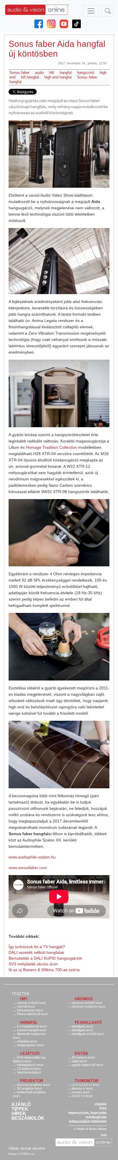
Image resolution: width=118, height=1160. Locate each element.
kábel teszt (79, 1061)
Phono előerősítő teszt (32, 1014)
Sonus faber (19, 72)
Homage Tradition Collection (51, 447)
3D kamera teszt (83, 1057)
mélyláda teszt (27, 1041)
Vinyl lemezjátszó (29, 1072)
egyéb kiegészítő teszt (87, 1065)
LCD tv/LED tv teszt (85, 1084)
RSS (103, 1109)
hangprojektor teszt (30, 1045)
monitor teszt (81, 1092)
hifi (51, 72)
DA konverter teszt (30, 1010)
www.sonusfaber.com (28, 867)
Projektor (31, 1081)
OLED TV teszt (82, 1096)
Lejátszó (30, 1053)
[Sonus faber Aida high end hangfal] (59, 154)
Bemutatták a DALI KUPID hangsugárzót (45, 958)
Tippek (19, 1109)
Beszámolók (27, 1118)
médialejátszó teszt (30, 1065)
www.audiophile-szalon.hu (32, 857)
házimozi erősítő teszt (87, 1002)
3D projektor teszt (29, 1088)
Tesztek (20, 993)
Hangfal (29, 1022)
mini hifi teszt (26, 1006)
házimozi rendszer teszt (88, 1006)
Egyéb (81, 1053)
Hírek (18, 1113)
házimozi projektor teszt (33, 1084)
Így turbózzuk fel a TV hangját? (37, 946)
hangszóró (85, 72)
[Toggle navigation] (91, 11)
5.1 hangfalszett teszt (32, 1026)
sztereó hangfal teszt (31, 1030)
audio (39, 72)
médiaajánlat (96, 1117)
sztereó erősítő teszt (31, 1002)
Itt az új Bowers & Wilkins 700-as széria (44, 969)
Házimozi (84, 999)
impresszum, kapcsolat (87, 1113)
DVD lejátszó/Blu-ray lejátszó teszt (29, 1059)
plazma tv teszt (82, 1088)
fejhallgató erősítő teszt (88, 1034)
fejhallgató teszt (82, 1026)
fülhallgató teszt (82, 1030)
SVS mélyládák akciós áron (33, 964)
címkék (101, 1104)
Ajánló (21, 1104)
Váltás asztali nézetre (27, 1148)
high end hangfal (58, 77)
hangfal (66, 72)
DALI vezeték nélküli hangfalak (36, 952)
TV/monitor (86, 1081)
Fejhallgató (88, 1022)
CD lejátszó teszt (29, 1068)
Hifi (23, 999)
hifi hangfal (30, 77)
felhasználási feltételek (88, 1121)
